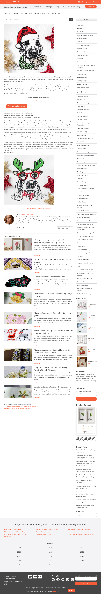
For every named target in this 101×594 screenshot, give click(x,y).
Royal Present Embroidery (15, 7)
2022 (82, 552)
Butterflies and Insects (83, 109)
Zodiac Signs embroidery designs (84, 289)
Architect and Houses (83, 62)
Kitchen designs (81, 202)
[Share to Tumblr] (71, 228)
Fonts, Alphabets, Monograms (86, 165)
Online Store (36, 7)
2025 (82, 548)
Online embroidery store (12, 529)
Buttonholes (81, 113)
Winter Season (81, 42)
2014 (50, 564)
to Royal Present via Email (83, 391)
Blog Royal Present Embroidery (14, 532)
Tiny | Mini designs (82, 285)
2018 (19, 560)
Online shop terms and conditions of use (80, 534)
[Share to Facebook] (63, 228)
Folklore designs (82, 168)
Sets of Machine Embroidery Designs (85, 274)
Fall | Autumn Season (83, 45)
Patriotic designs (82, 249)
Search (87, 19)
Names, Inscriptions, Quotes (85, 221)
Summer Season (82, 48)
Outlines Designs (82, 246)
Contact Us (91, 7)
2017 (50, 560)
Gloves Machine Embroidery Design (49, 276)
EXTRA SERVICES (82, 38)
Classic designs (81, 135)
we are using (55, 591)
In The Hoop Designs (83, 195)
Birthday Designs (82, 81)
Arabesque (80, 58)
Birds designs (81, 99)
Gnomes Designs (82, 182)
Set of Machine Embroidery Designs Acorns (53, 387)
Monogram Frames (82, 175)
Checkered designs (82, 132)
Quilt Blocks (80, 256)
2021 (19, 556)
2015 (19, 564)
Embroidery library (74, 7)
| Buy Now (86, 432)
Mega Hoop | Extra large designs (86, 214)
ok (71, 19)
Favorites (17, 2)
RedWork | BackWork (83, 260)
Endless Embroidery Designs (85, 155)
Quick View (86, 417)
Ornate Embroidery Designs (85, 239)
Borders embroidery (83, 103)
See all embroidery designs (85, 270)
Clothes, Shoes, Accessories (85, 138)
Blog (57, 7)
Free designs (80, 172)
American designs (82, 77)
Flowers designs (82, 162)
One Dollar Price (82, 243)
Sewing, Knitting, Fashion (84, 278)
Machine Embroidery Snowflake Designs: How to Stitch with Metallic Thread (85, 463)
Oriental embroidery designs (85, 236)
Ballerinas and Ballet (83, 87)
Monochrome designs (83, 217)
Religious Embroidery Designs (85, 263)
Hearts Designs (81, 192)
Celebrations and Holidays (85, 35)
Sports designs (81, 282)
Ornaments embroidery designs (86, 233)
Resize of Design (72, 532)
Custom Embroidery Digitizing (46, 534)
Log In (9, 2)
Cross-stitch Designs (83, 145)
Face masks (80, 158)
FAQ (63, 7)
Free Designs (48, 7)
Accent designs (81, 74)
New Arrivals (80, 25)
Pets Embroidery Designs (84, 253)
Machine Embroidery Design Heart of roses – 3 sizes (21, 406)
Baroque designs (82, 84)
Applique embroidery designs (85, 71)
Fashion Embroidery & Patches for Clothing (86, 124)
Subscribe (86, 399)
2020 (50, 556)
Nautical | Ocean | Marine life (85, 224)
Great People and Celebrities (85, 188)
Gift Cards (80, 178)
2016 (82, 560)
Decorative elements (83, 128)
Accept (71, 590)
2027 (19, 548)
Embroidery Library (42, 532)
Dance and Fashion (82, 119)
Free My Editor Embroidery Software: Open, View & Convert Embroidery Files (85, 494)
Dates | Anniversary (82, 116)
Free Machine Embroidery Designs (78, 529)
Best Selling (80, 28)
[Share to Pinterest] (59, 228)
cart (95, 2)
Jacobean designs (82, 199)
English (82, 2)
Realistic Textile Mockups (84, 294)
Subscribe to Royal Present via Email (86, 576)
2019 (82, 556)
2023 (50, 552)
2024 (19, 552)
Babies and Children (83, 96)
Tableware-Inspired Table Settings (84, 206)
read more (37, 255)
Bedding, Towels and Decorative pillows (83, 92)
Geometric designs (82, 185)
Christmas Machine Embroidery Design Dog (38, 208)
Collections (80, 142)
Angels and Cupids (82, 55)
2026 (50, 548)
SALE (78, 266)
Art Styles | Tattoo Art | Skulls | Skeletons (86, 66)
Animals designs (82, 52)
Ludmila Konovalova (27, 215)
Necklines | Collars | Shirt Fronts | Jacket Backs (86, 228)
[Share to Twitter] (67, 228)
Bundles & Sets (81, 32)
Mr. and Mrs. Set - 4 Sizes (86, 426)
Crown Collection (82, 148)
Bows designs (81, 106)
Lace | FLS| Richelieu (83, 211)
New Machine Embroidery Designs (21, 404)
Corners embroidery (83, 152)
